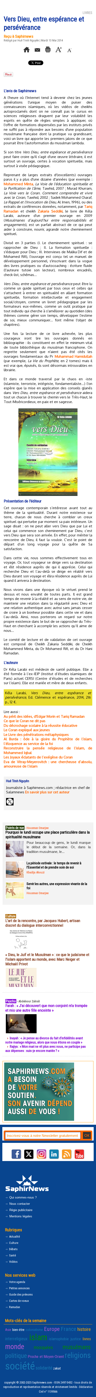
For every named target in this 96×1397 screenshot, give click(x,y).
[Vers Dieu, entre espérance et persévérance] (48, 410)
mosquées (43, 1347)
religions (78, 1355)
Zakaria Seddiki (50, 211)
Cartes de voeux (18, 1301)
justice (75, 1338)
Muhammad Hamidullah (73, 356)
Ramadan (14, 1307)
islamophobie (59, 1338)
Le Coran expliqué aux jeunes (27, 730)
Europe (52, 1329)
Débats (12, 1249)
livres (86, 1338)
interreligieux (16, 1338)
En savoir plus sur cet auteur (47, 792)
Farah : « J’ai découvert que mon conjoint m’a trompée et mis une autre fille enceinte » (46, 1008)
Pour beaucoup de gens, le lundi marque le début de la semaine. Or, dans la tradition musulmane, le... (59, 847)
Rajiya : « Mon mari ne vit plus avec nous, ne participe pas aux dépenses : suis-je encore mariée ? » (45, 1048)
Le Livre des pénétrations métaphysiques (36, 734)
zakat (57, 1368)
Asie (8, 1330)
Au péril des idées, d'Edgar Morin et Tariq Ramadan (44, 716)
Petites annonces (19, 1288)
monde (14, 1346)
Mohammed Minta (18, 184)
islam (38, 1337)
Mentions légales (20, 1216)
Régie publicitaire (20, 1210)
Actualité (14, 1236)
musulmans (76, 1346)
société (20, 1366)
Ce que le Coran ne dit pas (24, 721)
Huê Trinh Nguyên (28, 40)
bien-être (18, 1330)
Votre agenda (16, 1282)
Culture (13, 1243)
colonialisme (34, 1330)
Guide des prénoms (20, 1294)
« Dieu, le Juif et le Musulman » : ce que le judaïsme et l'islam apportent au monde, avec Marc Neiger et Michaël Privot (47, 959)
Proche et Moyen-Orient (46, 1356)
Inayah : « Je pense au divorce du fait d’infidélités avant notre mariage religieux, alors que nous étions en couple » (44, 1040)
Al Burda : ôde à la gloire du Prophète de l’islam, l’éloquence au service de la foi (48, 741)
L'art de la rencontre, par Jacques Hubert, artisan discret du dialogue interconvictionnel (42, 923)
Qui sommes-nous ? (22, 1197)
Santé (12, 1255)
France (68, 1329)
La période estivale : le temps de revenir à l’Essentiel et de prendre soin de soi (54, 865)
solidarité (44, 1368)
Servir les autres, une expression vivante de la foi (57, 886)
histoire (84, 1329)
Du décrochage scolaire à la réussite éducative (40, 725)
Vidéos (12, 1261)
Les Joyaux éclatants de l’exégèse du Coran (38, 757)
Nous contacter (19, 1203)
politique (16, 1356)
